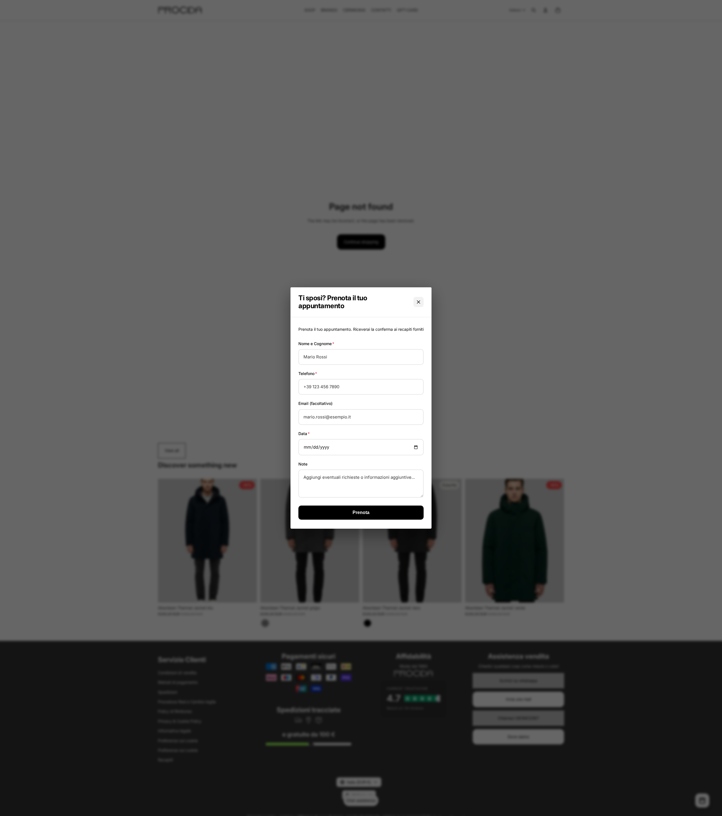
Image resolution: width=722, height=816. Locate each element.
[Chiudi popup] (418, 302)
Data (304, 433)
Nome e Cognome (316, 343)
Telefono (307, 373)
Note (302, 464)
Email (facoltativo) (315, 403)
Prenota (361, 512)
